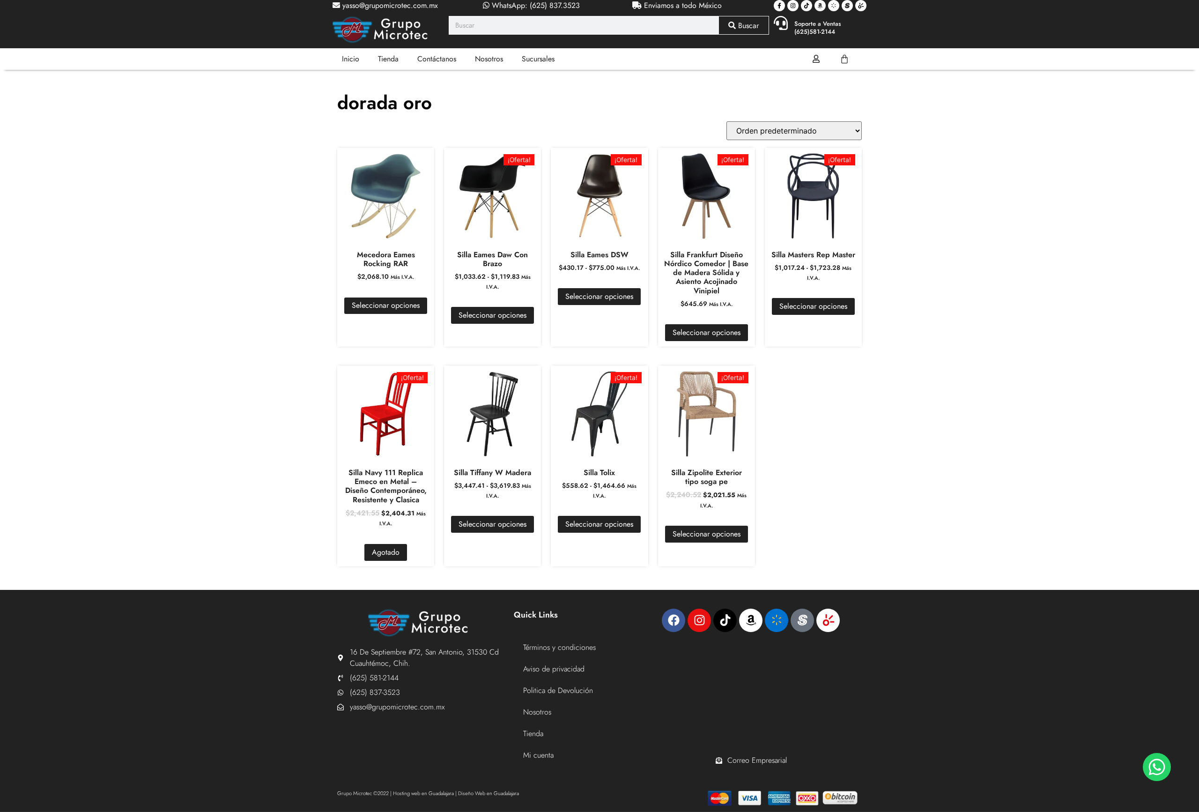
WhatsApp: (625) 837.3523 (534, 5)
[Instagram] (793, 5)
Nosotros (489, 58)
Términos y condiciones (559, 647)
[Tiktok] (806, 5)
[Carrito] (844, 59)
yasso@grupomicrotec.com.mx (389, 5)
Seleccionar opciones (386, 305)
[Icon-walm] (833, 5)
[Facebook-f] (779, 5)
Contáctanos (436, 58)
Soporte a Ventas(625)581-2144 (817, 27)
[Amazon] (820, 5)
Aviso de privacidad (554, 668)
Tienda (388, 58)
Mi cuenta (538, 755)
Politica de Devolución (558, 690)
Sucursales (538, 58)
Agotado (386, 552)
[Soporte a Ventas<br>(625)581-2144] (781, 23)
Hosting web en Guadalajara (423, 793)
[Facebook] (673, 620)
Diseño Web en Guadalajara (488, 793)
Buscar (747, 25)
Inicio (350, 58)
